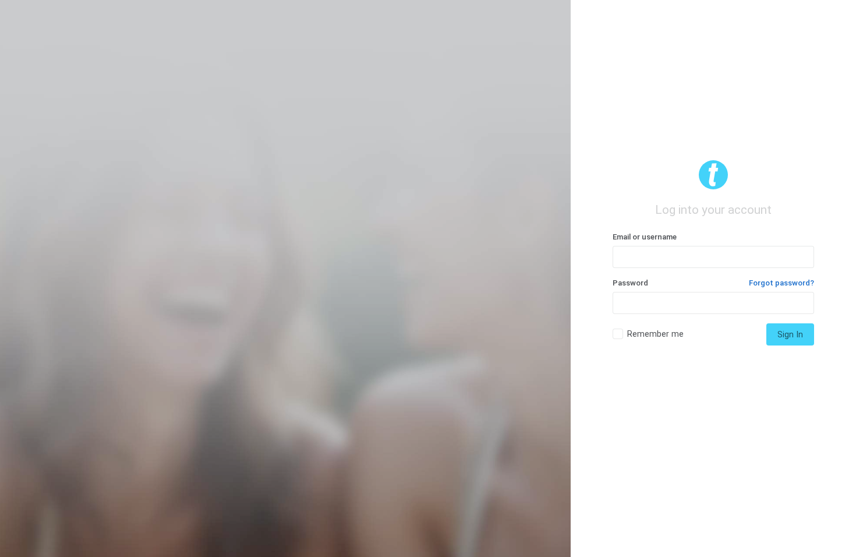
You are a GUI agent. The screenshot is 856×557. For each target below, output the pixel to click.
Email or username (645, 236)
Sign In (790, 334)
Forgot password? (781, 282)
